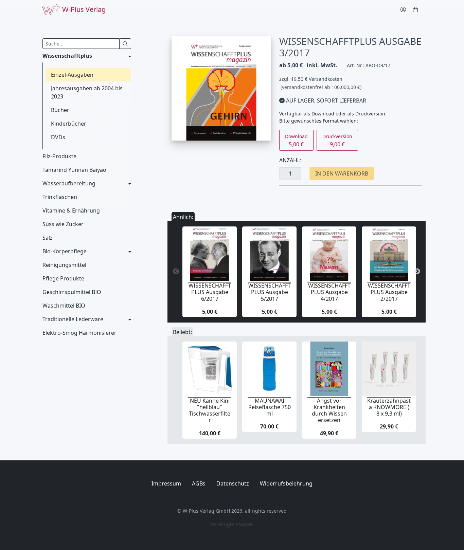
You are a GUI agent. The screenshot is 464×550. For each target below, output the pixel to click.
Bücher (60, 110)
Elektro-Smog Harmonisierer (79, 332)
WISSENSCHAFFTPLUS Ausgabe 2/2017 (389, 292)
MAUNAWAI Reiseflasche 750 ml (269, 407)
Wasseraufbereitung (68, 183)
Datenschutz (232, 483)
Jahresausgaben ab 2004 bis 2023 (87, 92)
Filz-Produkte (59, 156)
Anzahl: (290, 160)
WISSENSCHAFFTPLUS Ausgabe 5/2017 (269, 292)
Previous (176, 271)
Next (417, 271)
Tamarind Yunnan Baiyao (74, 169)
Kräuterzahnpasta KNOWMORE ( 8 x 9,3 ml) (389, 407)
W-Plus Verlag (84, 9)
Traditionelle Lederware (72, 319)
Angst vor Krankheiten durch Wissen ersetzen (329, 410)
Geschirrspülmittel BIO (71, 292)
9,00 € (337, 140)
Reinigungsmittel (64, 265)
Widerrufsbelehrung (286, 483)
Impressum (166, 483)
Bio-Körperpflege (64, 251)
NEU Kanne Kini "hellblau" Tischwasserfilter (209, 410)
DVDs (58, 137)
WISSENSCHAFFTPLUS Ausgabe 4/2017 (329, 292)
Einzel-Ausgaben (72, 74)
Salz (47, 237)
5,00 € (296, 140)
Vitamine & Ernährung (71, 210)
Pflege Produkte (63, 278)
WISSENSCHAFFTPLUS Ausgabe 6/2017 (210, 292)
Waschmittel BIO (63, 305)
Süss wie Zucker (63, 224)
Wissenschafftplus (67, 55)
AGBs (199, 483)
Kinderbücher (68, 123)
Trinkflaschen (59, 197)
